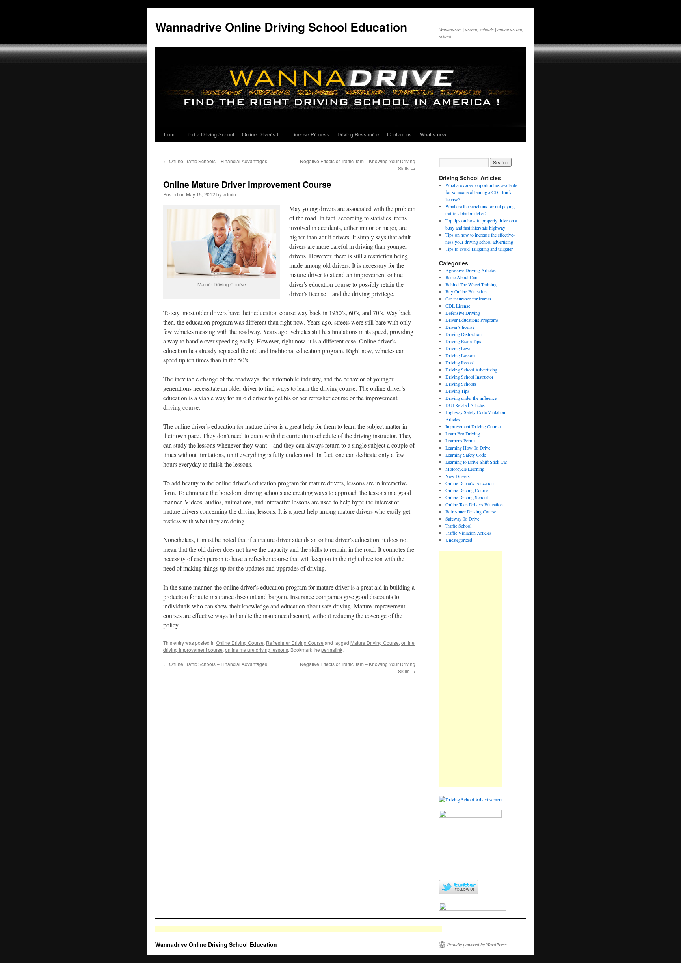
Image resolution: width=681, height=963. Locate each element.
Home (170, 134)
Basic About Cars (461, 277)
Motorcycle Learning (464, 469)
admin (229, 194)
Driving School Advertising (471, 369)
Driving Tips (457, 391)
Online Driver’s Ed (262, 134)
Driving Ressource (358, 134)
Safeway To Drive (462, 518)
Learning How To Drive (467, 447)
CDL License (457, 305)
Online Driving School (466, 497)
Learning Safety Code (465, 455)
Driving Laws (458, 348)
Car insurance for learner (468, 298)
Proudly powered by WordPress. (477, 944)
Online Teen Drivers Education (474, 504)
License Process (310, 134)
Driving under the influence (471, 398)
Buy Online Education (466, 291)
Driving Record (459, 362)
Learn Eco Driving (462, 433)
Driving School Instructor (469, 376)
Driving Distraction (463, 334)
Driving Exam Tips (463, 341)
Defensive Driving (462, 313)
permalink (331, 649)
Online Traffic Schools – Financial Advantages (215, 161)
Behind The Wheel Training (471, 284)
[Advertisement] (470, 669)
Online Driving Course (240, 642)
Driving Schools (460, 384)
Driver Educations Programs (472, 320)
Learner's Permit (460, 440)
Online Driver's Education (469, 483)
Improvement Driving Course (473, 426)
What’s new (433, 134)
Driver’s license (459, 327)
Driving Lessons (460, 355)
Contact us (399, 134)
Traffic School (458, 526)
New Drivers (457, 476)
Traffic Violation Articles (468, 533)
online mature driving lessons (256, 649)
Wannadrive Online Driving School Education (281, 26)
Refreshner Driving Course (295, 642)
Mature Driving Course (374, 642)
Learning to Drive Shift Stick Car (476, 462)
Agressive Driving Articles (470, 270)
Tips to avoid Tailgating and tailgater (479, 249)
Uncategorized (458, 540)
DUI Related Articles (465, 405)
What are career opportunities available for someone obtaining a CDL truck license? (481, 192)
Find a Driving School (209, 134)
